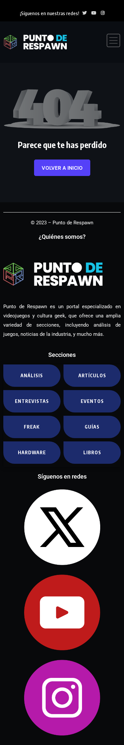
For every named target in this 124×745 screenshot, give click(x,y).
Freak (32, 427)
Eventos (92, 401)
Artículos (92, 375)
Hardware (32, 452)
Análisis (32, 375)
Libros (92, 452)
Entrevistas (32, 401)
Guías (92, 427)
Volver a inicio (62, 168)
